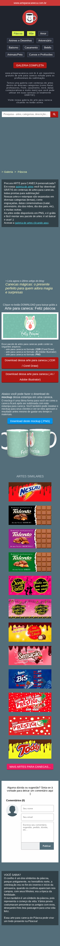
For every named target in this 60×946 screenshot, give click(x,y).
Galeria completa (30, 65)
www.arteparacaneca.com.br (30, 3)
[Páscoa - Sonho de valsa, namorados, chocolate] (30, 585)
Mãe (31, 33)
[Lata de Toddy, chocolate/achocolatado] (30, 749)
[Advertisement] (30, 146)
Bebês (47, 47)
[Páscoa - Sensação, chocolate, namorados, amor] (30, 656)
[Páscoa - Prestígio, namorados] (30, 702)
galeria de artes (24, 186)
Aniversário (44, 40)
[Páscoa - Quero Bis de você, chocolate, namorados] (30, 679)
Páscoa (18, 33)
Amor (43, 33)
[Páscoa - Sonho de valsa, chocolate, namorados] (30, 609)
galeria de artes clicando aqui (31, 223)
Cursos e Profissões (41, 54)
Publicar (47, 846)
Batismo (13, 47)
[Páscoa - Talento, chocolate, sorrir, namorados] (30, 515)
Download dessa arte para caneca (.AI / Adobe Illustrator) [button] (30, 377)
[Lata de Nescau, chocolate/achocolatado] (30, 492)
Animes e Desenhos (20, 40)
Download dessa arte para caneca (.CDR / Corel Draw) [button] (30, 363)
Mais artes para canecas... (30, 766)
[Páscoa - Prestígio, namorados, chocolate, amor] (30, 726)
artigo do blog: (36, 281)
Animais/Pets (15, 54)
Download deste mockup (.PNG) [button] (30, 421)
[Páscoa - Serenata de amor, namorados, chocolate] (30, 632)
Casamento (31, 47)
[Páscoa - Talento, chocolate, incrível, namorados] (30, 539)
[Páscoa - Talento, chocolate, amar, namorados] (30, 562)
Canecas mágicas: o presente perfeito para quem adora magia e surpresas (29, 288)
